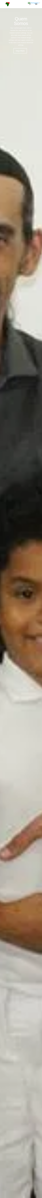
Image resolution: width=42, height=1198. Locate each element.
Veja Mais (20, 50)
